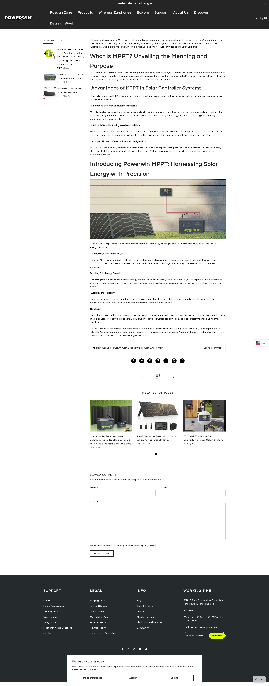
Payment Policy (98, 628)
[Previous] (93, 428)
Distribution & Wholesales (149, 622)
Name (94, 488)
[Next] (222, 428)
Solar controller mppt (138, 348)
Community (143, 628)
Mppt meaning (103, 348)
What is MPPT (109, 56)
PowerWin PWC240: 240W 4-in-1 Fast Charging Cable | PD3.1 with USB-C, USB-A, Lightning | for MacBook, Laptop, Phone (71, 56)
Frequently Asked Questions (57, 628)
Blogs (140, 601)
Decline (174, 678)
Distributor (48, 633)
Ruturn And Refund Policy (103, 633)
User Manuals (50, 617)
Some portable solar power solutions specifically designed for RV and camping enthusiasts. (111, 440)
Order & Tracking (145, 606)
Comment (96, 501)
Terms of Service (98, 606)
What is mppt (156, 348)
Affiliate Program (145, 617)
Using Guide (49, 622)
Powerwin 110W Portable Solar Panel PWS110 (69, 91)
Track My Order (51, 611)
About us (141, 611)
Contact (47, 601)
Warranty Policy (98, 622)
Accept (133, 678)
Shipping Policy (97, 601)
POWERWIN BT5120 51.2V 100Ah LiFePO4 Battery (70, 77)
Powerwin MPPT (127, 47)
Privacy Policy (97, 611)
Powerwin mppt (119, 348)
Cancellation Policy (99, 617)
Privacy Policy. (91, 669)
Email (163, 488)
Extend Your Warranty (54, 606)
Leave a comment (213, 348)
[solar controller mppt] (158, 209)
